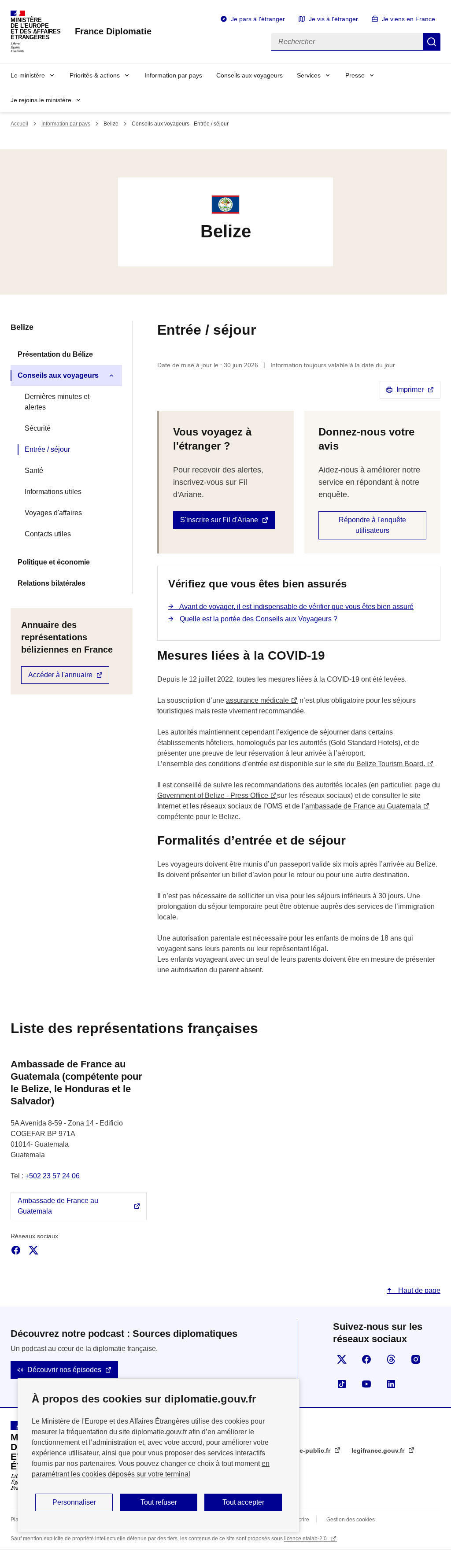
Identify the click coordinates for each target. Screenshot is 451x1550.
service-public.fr (306, 1450)
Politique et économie (54, 562)
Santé (34, 470)
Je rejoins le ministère (41, 99)
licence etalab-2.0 (306, 1538)
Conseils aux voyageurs (249, 75)
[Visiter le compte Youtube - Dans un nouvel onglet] (366, 1384)
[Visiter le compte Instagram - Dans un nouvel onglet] (416, 1359)
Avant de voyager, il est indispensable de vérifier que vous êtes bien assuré (296, 606)
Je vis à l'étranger (333, 18)
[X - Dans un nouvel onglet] (33, 1250)
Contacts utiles (48, 534)
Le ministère (28, 75)
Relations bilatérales (51, 583)
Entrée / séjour (47, 449)
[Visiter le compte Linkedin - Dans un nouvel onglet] (391, 1384)
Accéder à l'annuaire (60, 675)
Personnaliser (74, 1502)
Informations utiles (53, 491)
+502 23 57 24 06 (52, 1176)
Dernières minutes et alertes (57, 402)
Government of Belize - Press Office (212, 795)
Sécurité (38, 428)
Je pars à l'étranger (258, 18)
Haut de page (418, 1290)
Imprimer (410, 389)
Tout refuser (158, 1502)
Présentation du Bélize (55, 354)
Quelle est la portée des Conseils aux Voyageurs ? (257, 619)
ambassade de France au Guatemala (363, 806)
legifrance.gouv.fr (378, 1450)
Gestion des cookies (350, 1520)
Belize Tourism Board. (390, 764)
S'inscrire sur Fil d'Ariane (219, 520)
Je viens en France (408, 18)
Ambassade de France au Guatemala (58, 1206)
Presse (355, 75)
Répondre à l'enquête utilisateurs (372, 525)
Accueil (19, 124)
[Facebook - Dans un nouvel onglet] (16, 1250)
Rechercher (431, 42)
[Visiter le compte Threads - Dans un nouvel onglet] (391, 1359)
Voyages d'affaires (53, 513)
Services (309, 75)
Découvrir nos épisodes (64, 1369)
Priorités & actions (95, 75)
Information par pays (173, 75)
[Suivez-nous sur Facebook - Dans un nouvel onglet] (366, 1359)
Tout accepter (243, 1502)
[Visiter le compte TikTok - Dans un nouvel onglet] (342, 1384)
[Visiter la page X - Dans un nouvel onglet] (342, 1359)
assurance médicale (257, 700)
